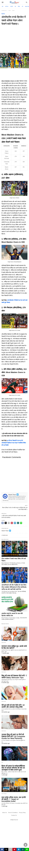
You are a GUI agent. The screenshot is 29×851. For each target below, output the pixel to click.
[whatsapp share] (18, 523)
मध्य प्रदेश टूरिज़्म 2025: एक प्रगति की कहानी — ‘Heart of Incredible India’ (14, 799)
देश (15, 6)
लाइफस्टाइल (4, 642)
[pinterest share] (12, 523)
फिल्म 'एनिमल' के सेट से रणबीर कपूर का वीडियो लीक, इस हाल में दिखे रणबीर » (14, 508)
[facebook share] (3, 523)
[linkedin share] (15, 523)
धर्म (22, 6)
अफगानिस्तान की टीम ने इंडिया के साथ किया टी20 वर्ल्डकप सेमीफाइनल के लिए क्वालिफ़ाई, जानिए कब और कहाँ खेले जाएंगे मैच (14, 587)
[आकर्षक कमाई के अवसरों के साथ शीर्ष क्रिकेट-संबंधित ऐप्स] (14, 604)
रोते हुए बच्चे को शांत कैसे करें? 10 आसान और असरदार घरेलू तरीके (13, 706)
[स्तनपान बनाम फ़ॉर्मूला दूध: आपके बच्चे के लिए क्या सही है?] (14, 634)
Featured (4, 793)
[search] (26, 2)
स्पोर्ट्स (11, 6)
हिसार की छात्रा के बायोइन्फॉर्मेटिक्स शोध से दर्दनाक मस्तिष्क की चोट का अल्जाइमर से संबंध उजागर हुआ (13, 768)
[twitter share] (6, 523)
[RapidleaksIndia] (14, 2)
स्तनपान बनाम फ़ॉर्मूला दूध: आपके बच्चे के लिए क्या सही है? (14, 647)
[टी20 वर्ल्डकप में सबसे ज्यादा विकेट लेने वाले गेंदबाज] (14, 549)
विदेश (19, 6)
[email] (10, 849)
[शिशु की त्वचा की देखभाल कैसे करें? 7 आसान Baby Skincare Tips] (14, 663)
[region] (14, 38)
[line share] (21, 523)
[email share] (9, 523)
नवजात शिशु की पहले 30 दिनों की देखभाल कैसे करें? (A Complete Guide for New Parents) (13, 736)
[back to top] (25, 845)
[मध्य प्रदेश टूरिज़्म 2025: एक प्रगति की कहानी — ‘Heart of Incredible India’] (14, 785)
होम (2, 6)
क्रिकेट (13, 10)
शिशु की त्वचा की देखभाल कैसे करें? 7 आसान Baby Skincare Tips (14, 677)
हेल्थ (2, 762)
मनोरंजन (6, 6)
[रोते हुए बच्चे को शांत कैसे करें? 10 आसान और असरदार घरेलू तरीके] (14, 693)
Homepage (4, 10)
